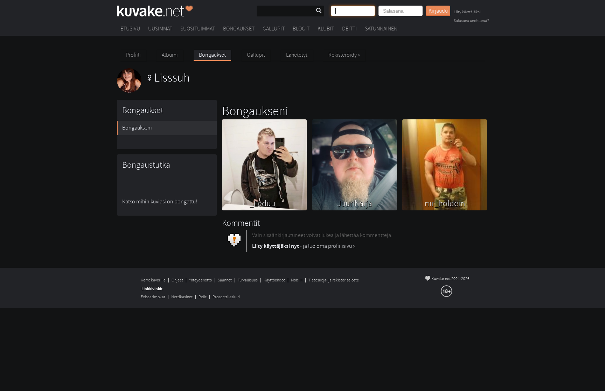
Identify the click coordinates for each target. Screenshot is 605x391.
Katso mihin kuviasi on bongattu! (159, 201)
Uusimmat (160, 28)
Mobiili (296, 280)
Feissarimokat (153, 297)
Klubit (326, 28)
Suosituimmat (197, 28)
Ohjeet (177, 280)
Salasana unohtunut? (471, 21)
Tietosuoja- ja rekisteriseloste (333, 280)
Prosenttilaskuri (226, 297)
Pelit (203, 297)
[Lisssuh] (153, 91)
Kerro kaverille (153, 280)
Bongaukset (239, 28)
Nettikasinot (182, 297)
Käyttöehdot (274, 280)
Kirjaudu (438, 10)
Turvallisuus (248, 280)
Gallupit (274, 28)
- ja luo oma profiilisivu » (303, 246)
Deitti (349, 28)
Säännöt (225, 280)
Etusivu (130, 28)
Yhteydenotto (200, 280)
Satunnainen (381, 28)
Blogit (301, 28)
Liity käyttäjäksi (467, 12)
